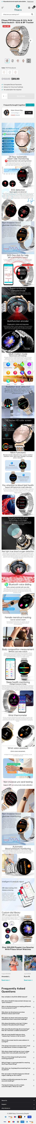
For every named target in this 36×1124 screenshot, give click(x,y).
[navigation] (7, 61)
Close (18, 1100)
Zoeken (32, 14)
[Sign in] (29, 7)
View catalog (3, 8)
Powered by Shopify (22, 1113)
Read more (30, 1)
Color (9, 68)
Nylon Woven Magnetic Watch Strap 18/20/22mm (17, 110)
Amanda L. (12, 969)
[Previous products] (28, 105)
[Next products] (32, 105)
